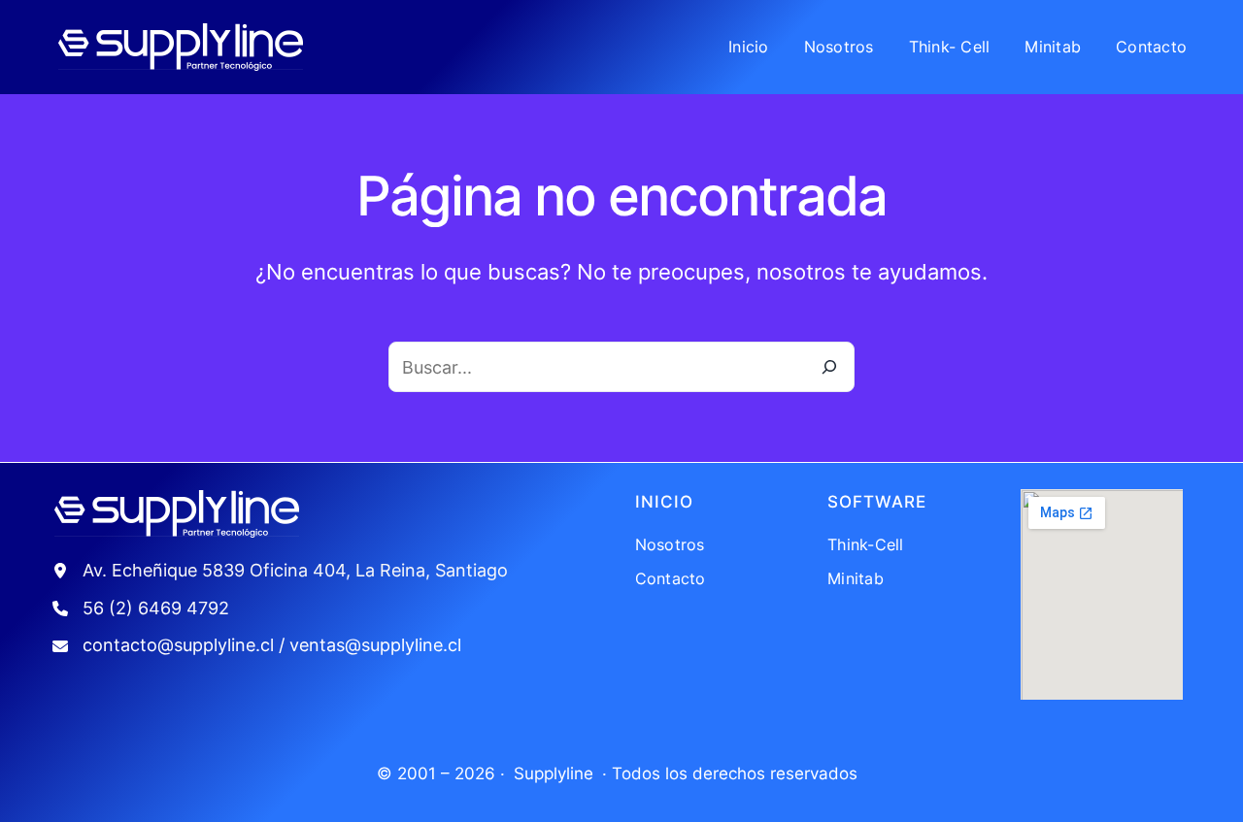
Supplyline (553, 773)
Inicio (664, 501)
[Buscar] (829, 366)
